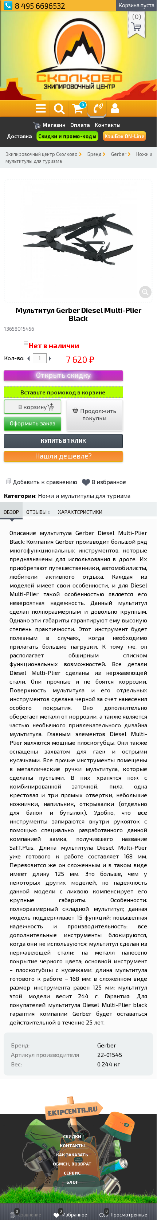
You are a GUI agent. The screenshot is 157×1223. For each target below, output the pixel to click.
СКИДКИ (72, 1136)
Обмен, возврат (72, 1163)
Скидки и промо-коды (67, 136)
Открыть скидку (63, 375)
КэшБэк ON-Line (124, 136)
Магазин (54, 125)
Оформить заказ (32, 423)
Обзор (11, 512)
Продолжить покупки (97, 414)
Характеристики (80, 512)
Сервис (72, 1172)
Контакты (108, 124)
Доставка (19, 136)
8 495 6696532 (40, 5)
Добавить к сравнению (45, 481)
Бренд (94, 154)
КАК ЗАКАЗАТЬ (72, 1154)
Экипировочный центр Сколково (41, 154)
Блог (72, 1181)
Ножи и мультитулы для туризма (84, 495)
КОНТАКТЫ (72, 1145)
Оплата (80, 124)
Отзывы (38, 512)
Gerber (118, 154)
